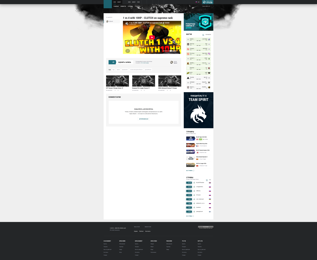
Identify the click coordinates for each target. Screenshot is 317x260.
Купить (105, 243)
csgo (113, 69)
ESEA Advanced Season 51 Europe (167, 88)
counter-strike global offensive (136, 69)
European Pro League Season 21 (141, 88)
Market (119, 2)
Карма (136, 231)
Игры (120, 252)
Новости (123, 6)
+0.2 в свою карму (145, 62)
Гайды (120, 249)
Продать (106, 246)
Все (203, 34)
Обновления (122, 243)
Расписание (153, 252)
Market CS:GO (148, 226)
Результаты (208, 34)
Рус (210, 179)
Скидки (105, 255)
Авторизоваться (143, 119)
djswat (118, 69)
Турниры (137, 6)
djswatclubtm (125, 69)
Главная (116, 6)
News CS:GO (137, 226)
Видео (152, 246)
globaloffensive (148, 69)
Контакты (147, 231)
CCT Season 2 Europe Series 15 (114, 88)
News (115, 2)
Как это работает (108, 249)
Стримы (130, 6)
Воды (152, 249)
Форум (152, 243)
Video (138, 2)
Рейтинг (141, 231)
